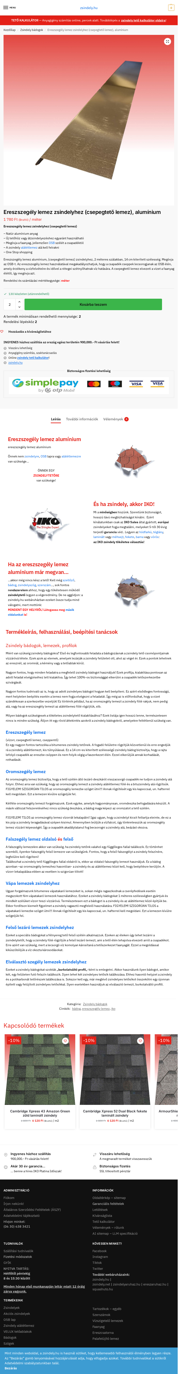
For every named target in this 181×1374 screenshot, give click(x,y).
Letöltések (100, 1210)
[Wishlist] (65, 1041)
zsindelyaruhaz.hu (126, 1284)
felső (68, 839)
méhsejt (118, 537)
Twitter (97, 1268)
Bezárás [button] (11, 1368)
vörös (155, 537)
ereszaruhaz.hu (154, 1284)
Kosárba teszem (93, 304)
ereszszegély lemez (96, 1009)
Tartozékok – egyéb (106, 1309)
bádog (12, 585)
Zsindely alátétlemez (19, 1325)
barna (139, 537)
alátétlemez (29, 247)
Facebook (99, 1251)
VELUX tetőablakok (18, 1331)
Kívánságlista (102, 1216)
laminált (99, 537)
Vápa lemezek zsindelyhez (33, 883)
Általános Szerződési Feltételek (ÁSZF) (32, 1210)
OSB (52, 243)
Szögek (9, 1343)
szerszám (44, 585)
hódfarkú (145, 532)
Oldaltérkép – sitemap (109, 1198)
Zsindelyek (12, 1308)
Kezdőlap (10, 30)
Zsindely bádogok (31, 30)
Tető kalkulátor (103, 1221)
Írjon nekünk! (14, 1204)
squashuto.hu (102, 1289)
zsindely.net (101, 1284)
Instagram (100, 1257)
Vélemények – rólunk (108, 1227)
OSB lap (10, 1319)
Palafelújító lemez (105, 1338)
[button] (170, 8)
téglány (158, 532)
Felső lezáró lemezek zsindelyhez (40, 927)
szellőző (68, 580)
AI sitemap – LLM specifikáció (115, 1233)
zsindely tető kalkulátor (33, 358)
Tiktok (97, 1263)
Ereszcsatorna (103, 1333)
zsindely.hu (89, 8)
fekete (129, 537)
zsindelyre (32, 456)
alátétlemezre (71, 456)
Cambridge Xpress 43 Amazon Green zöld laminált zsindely (40, 1113)
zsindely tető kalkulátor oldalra (143, 20)
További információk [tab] (82, 419)
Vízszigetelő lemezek (107, 1321)
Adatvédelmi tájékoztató (22, 1216)
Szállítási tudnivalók (18, 1251)
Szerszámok (101, 1315)
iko (113, 1009)
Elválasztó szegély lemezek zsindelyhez (46, 962)
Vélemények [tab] (115, 419)
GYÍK (7, 1263)
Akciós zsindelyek (17, 1314)
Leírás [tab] (56, 419)
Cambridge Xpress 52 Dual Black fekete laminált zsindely (115, 1113)
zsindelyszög (27, 585)
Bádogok (10, 1337)
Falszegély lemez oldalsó (31, 839)
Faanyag (98, 1327)
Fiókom (9, 1198)
